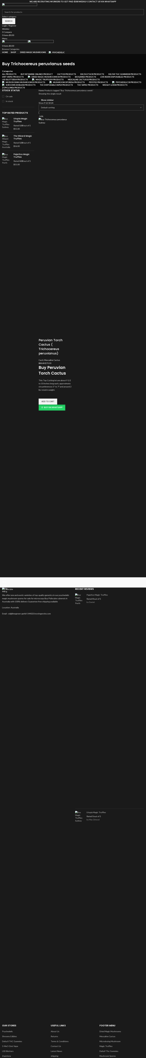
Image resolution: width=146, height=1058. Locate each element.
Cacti (41, 360)
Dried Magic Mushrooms (110, 1031)
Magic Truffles (106, 1046)
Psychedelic (7, 1031)
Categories (7, 71)
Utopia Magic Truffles (20, 120)
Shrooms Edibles (9, 1036)
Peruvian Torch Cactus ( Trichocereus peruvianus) (51, 346)
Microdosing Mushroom (110, 1041)
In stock (9, 101)
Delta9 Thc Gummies (109, 1051)
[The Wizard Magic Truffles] (6, 142)
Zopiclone (6, 1056)
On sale (9, 96)
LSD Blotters (8, 1051)
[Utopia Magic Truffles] (6, 123)
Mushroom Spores (108, 1056)
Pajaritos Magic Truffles (22, 156)
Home (41, 90)
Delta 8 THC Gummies (12, 1041)
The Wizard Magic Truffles (23, 137)
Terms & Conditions (60, 1041)
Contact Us (56, 1046)
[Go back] (5, 57)
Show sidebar (47, 100)
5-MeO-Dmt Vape (10, 1046)
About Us (55, 1031)
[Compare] (42, 334)
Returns (54, 1036)
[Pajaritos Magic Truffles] (6, 159)
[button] (48, 402)
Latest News (56, 1051)
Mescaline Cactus (52, 360)
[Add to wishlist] (42, 395)
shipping (54, 1056)
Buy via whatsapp (53, 407)
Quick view (42, 414)
